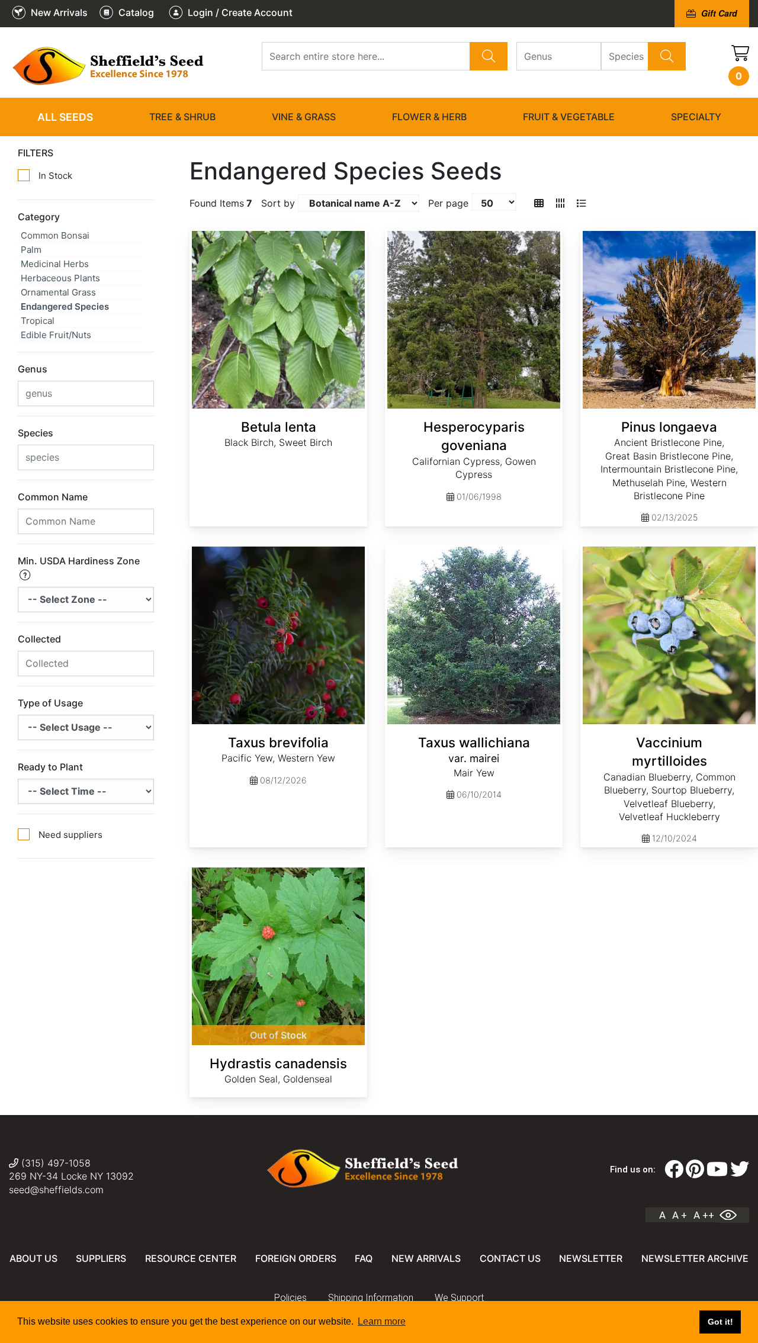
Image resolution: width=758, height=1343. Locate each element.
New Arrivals (426, 1258)
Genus (32, 369)
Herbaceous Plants (60, 278)
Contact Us (510, 1258)
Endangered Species (65, 306)
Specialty (696, 117)
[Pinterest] (695, 1169)
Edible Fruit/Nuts (56, 334)
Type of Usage (50, 703)
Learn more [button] (382, 1321)
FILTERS (35, 153)
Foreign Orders (295, 1258)
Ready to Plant (50, 767)
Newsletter (590, 1258)
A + (679, 1215)
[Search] (489, 56)
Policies (290, 1297)
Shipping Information (370, 1297)
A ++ (703, 1215)
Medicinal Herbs (55, 263)
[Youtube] (717, 1169)
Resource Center (190, 1258)
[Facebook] (673, 1169)
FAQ (363, 1258)
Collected (39, 639)
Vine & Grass (304, 117)
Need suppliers (70, 834)
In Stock (55, 175)
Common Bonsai (55, 235)
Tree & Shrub (182, 117)
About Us (33, 1258)
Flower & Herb (429, 117)
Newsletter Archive (695, 1258)
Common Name (53, 497)
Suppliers (101, 1258)
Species (35, 433)
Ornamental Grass (58, 292)
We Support (459, 1297)
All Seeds (65, 117)
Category (39, 217)
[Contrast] (732, 1215)
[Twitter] (739, 1169)
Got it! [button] (720, 1321)
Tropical (37, 320)
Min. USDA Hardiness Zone (79, 561)
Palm (31, 249)
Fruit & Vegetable (569, 117)
